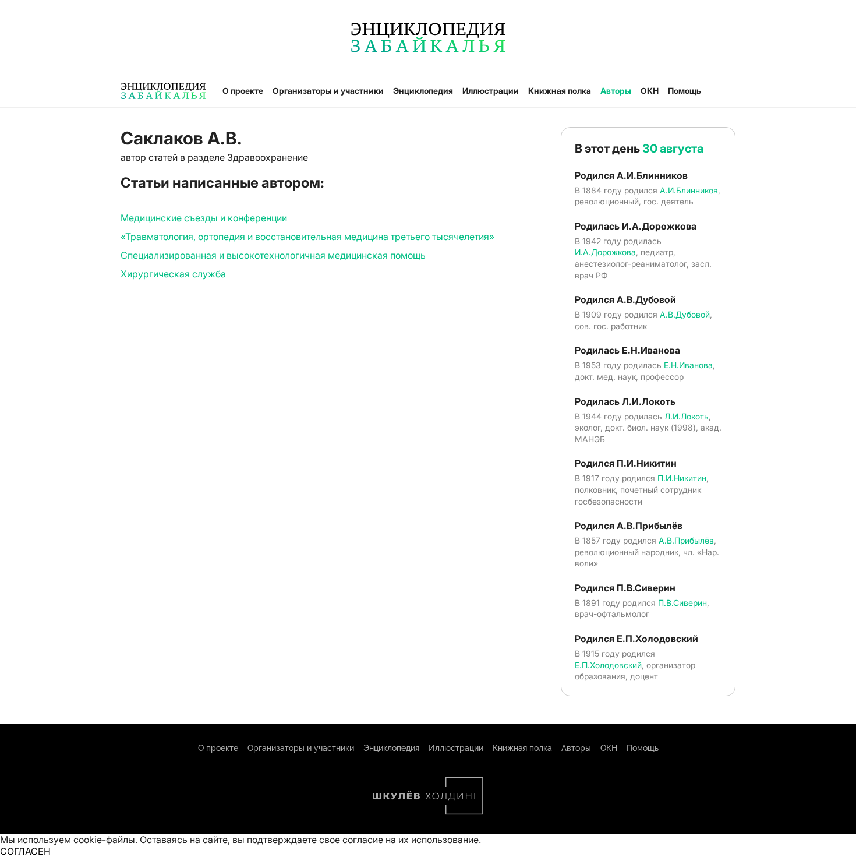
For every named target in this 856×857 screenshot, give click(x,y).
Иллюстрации (490, 91)
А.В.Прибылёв (686, 540)
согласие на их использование (410, 839)
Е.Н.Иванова (688, 365)
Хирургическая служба (173, 274)
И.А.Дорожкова (605, 252)
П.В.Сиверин (682, 603)
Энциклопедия (423, 91)
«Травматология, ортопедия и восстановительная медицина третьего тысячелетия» (307, 236)
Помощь (684, 91)
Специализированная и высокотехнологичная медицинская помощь (273, 255)
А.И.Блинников (689, 190)
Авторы (615, 91)
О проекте (242, 91)
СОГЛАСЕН (25, 851)
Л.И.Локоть (686, 416)
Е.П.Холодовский (608, 665)
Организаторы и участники (328, 91)
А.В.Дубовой (685, 314)
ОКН (650, 91)
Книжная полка (559, 91)
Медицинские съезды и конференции (204, 218)
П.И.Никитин (681, 478)
